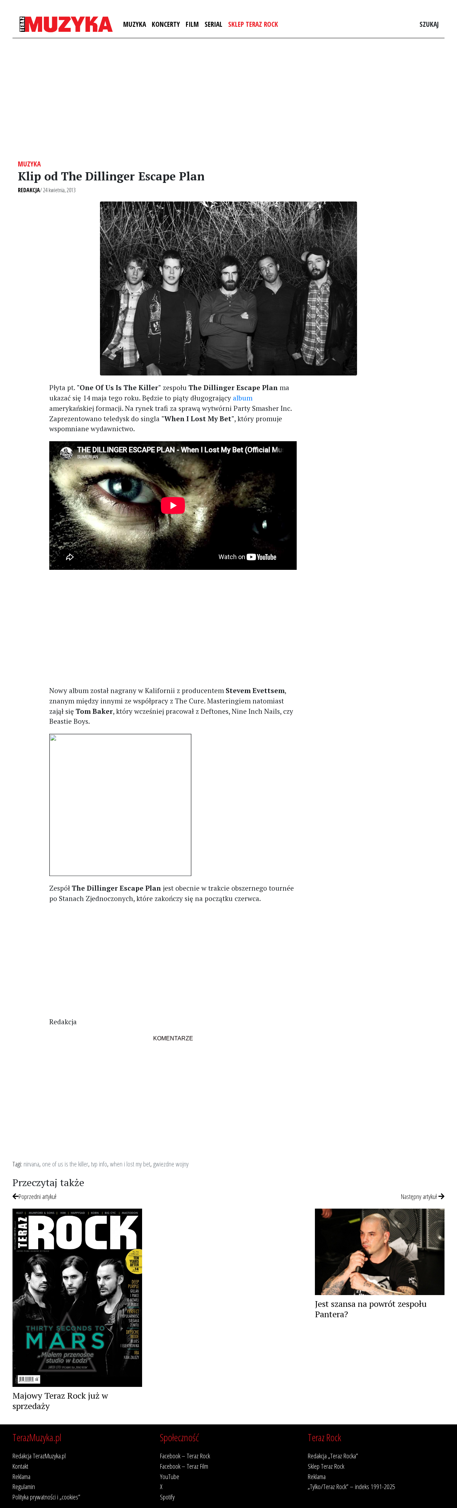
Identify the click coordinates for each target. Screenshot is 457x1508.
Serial (213, 24)
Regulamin (23, 1486)
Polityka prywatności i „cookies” (46, 1497)
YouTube (169, 1476)
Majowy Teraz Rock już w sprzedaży (60, 1401)
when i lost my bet (130, 1164)
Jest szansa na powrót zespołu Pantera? (371, 1309)
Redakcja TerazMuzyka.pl (39, 1455)
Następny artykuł (419, 1196)
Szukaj (429, 24)
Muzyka (134, 24)
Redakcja (29, 190)
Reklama (21, 1476)
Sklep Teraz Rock (253, 24)
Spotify (167, 1497)
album (242, 397)
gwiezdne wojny (171, 1164)
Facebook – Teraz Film (184, 1466)
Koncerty (166, 24)
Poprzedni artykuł (37, 1196)
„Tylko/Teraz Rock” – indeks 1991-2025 (351, 1486)
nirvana (31, 1164)
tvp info (99, 1164)
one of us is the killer (65, 1164)
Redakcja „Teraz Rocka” (333, 1455)
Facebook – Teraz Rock (185, 1455)
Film (192, 24)
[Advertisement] (228, 99)
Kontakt (20, 1466)
